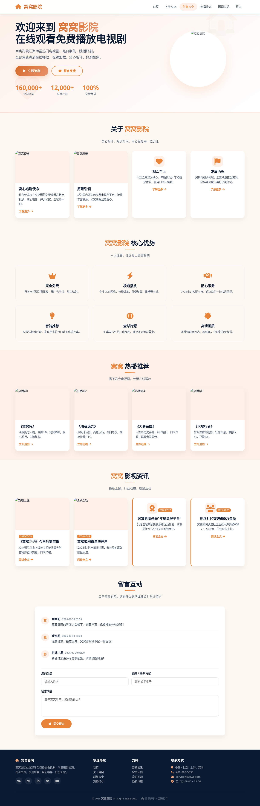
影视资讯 (223, 7)
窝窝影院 (32, 7)
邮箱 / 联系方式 (141, 673)
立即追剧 (34, 71)
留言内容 (47, 691)
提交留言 (59, 724)
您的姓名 (47, 673)
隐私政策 (137, 781)
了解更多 (24, 211)
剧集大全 (188, 7)
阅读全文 (24, 559)
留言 (238, 7)
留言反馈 (69, 71)
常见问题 (137, 776)
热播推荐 (206, 7)
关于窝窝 (170, 7)
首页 (156, 7)
